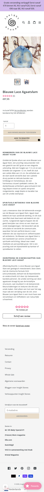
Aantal (5, 121)
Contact (8, 362)
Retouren (9, 355)
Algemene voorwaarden (15, 381)
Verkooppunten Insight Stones (17, 394)
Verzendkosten (20, 110)
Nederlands (14, 489)
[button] (22, 139)
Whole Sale (9, 374)
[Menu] (39, 22)
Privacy (8, 368)
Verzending (9, 349)
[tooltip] (39, 140)
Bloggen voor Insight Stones (16, 387)
